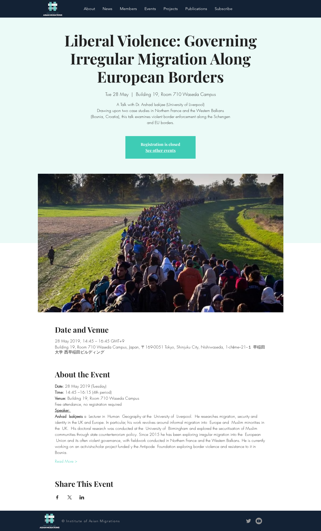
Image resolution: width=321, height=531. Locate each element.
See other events (160, 150)
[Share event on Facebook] (57, 497)
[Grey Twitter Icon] (248, 521)
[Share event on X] (69, 497)
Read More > (66, 461)
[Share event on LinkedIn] (81, 497)
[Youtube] (259, 521)
